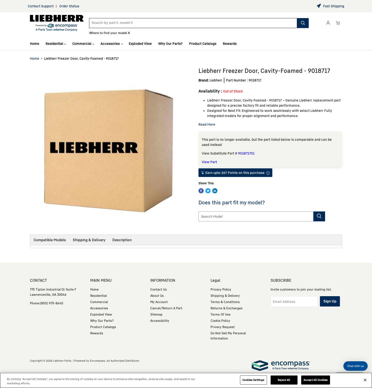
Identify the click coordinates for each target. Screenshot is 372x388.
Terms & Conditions (225, 302)
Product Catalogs (202, 43)
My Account (159, 302)
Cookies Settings (253, 380)
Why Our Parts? (170, 43)
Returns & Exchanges (227, 308)
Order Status (69, 6)
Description (122, 240)
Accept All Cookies (316, 380)
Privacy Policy (221, 289)
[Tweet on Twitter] (208, 190)
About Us (157, 295)
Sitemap (156, 314)
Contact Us (158, 289)
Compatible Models (50, 240)
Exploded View (140, 43)
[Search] (303, 23)
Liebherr (215, 80)
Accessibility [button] (159, 320)
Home (34, 43)
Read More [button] (206, 124)
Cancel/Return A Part (166, 308)
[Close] (365, 380)
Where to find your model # (109, 33)
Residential (55, 43)
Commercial (82, 43)
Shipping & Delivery (89, 240)
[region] (186, 380)
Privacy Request (223, 327)
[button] (355, 366)
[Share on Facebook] (201, 190)
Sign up (329, 301)
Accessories (111, 43)
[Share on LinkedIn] (214, 190)
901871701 (246, 153)
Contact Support (41, 6)
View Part (209, 162)
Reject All (284, 380)
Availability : (210, 90)
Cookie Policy (220, 320)
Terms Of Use (221, 314)
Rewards (230, 43)
